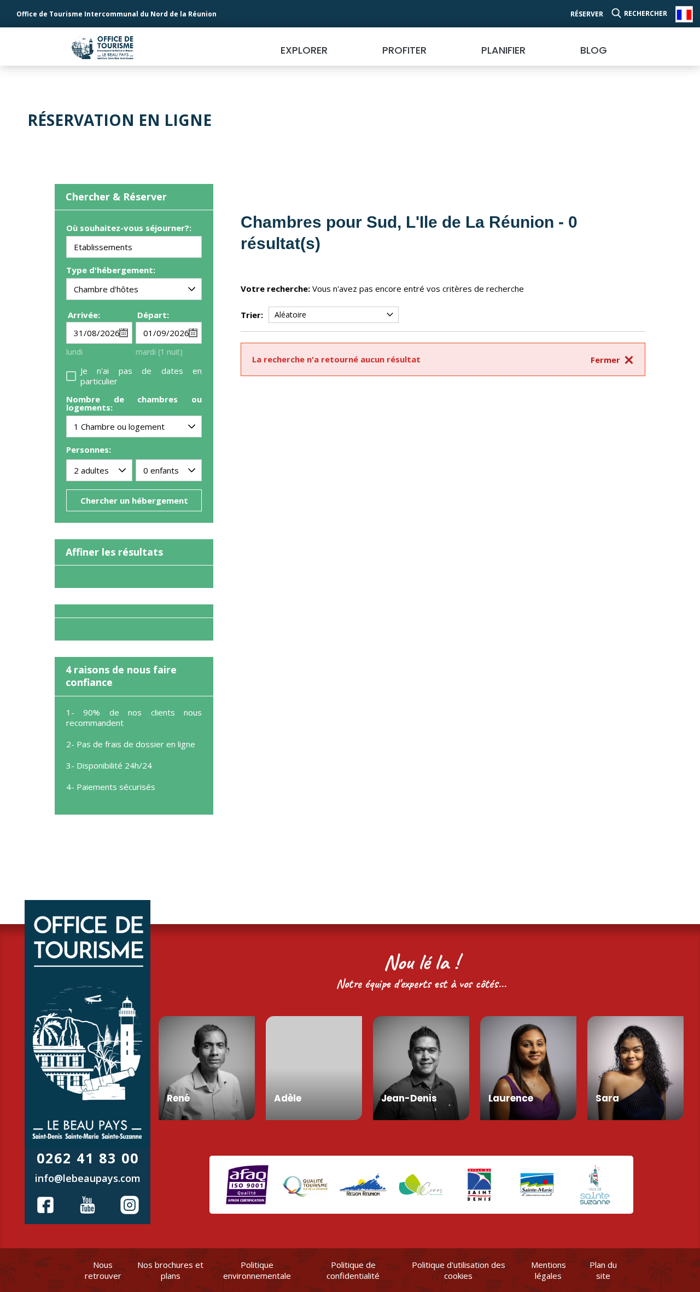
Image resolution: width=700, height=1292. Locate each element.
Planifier (503, 50)
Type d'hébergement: (110, 270)
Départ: (153, 314)
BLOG (593, 50)
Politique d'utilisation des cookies (458, 1270)
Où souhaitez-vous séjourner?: (128, 228)
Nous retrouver (103, 1270)
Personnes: (88, 449)
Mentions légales (548, 1270)
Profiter (404, 50)
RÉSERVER (586, 14)
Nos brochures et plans (170, 1270)
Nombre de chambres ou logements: (134, 404)
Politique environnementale (257, 1270)
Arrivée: (84, 314)
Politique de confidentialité (353, 1270)
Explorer (304, 50)
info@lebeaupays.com (88, 1178)
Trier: (252, 314)
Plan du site (603, 1270)
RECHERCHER (645, 13)
